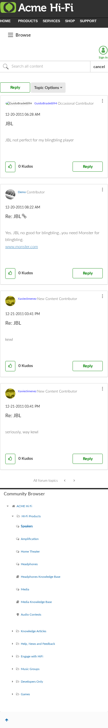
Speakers (27, 526)
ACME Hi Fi (24, 506)
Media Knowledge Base (36, 601)
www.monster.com (21, 247)
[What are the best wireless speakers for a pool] (73, 481)
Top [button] (6, 720)
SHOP (70, 21)
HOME (5, 21)
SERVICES (51, 21)
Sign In (103, 57)
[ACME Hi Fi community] (7, 506)
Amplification (30, 538)
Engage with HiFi (32, 656)
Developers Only (32, 681)
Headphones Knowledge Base (40, 576)
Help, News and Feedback (38, 643)
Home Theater (30, 551)
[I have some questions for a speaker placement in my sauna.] (65, 481)
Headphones (29, 564)
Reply (88, 167)
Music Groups (30, 669)
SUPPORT (88, 21)
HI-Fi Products (31, 516)
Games (25, 694)
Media (25, 589)
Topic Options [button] (46, 88)
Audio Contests (31, 614)
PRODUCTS (28, 21)
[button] (102, 101)
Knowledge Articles (33, 631)
